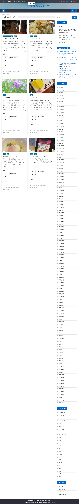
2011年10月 (61, 338)
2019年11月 (61, 235)
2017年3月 (61, 283)
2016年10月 (61, 294)
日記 (12, 36)
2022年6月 (61, 151)
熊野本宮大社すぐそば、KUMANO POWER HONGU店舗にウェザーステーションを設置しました (68, 30)
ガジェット (61, 426)
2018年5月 (61, 263)
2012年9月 (61, 308)
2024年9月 (61, 98)
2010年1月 (61, 397)
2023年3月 (61, 126)
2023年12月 (61, 107)
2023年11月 (61, 109)
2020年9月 (61, 207)
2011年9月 (61, 341)
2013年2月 (61, 299)
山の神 (60, 26)
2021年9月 (61, 176)
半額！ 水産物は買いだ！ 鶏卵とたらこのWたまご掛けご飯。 (68, 38)
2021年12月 (61, 168)
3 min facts (62, 412)
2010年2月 (61, 394)
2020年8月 (61, 210)
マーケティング (62, 435)
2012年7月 (61, 313)
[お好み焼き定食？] (42, 27)
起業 (60, 468)
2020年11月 (61, 202)
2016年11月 (61, 291)
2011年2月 (61, 361)
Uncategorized (63, 418)
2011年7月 (61, 347)
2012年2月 (61, 327)
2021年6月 (61, 185)
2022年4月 (61, 157)
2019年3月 (61, 255)
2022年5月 (61, 154)
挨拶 (60, 446)
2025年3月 (61, 93)
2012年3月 (61, 324)
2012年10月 (61, 305)
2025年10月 (61, 90)
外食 (60, 440)
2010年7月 (61, 380)
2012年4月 (61, 322)
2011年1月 (61, 364)
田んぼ (60, 462)
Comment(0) (7, 73)
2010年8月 (61, 377)
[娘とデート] (14, 86)
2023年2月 (61, 129)
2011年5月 (61, 352)
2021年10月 (61, 174)
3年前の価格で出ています (38, 156)
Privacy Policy (17, 1)
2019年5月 (61, 249)
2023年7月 (61, 115)
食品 (15, 36)
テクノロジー (62, 429)
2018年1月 (61, 274)
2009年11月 (61, 403)
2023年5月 (61, 121)
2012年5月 (61, 319)
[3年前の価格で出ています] (42, 145)
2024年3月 (61, 101)
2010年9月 (61, 375)
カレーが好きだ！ (63, 42)
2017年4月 (61, 280)
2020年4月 (61, 221)
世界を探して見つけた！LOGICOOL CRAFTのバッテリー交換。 (67, 58)
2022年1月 (61, 165)
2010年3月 (61, 391)
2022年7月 (61, 148)
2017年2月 (61, 285)
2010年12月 (61, 366)
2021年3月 (61, 193)
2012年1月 (61, 330)
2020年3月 (61, 224)
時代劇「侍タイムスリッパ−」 (66, 35)
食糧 (60, 476)
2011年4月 (61, 355)
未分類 (60, 454)
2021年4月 (61, 190)
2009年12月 (61, 400)
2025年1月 (61, 95)
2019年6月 (61, 246)
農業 (60, 471)
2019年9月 (61, 241)
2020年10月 (61, 204)
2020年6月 (61, 216)
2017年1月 (61, 288)
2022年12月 (61, 135)
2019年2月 (61, 257)
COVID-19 (61, 415)
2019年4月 (61, 252)
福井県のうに (34, 97)
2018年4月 (61, 266)
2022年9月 (61, 143)
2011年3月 (61, 358)
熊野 (60, 460)
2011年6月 (61, 350)
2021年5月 (61, 188)
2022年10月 (61, 140)
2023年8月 (61, 112)
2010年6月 (61, 383)
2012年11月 (61, 302)
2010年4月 (61, 389)
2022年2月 (61, 162)
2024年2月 (61, 104)
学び (60, 443)
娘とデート (6, 97)
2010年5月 (61, 386)
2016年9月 (61, 296)
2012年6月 (61, 316)
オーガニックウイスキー (10, 39)
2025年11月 (61, 87)
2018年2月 (61, 271)
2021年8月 (61, 179)
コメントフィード (63, 492)
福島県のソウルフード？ (10, 156)
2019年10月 (61, 238)
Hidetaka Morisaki (17, 71)
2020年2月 (61, 227)
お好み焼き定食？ (36, 39)
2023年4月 (61, 123)
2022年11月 (61, 137)
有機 (60, 451)
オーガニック (6, 36)
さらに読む (22, 51)
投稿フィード (62, 489)
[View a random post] (76, 11)
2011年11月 (61, 336)
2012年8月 (61, 310)
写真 (60, 437)
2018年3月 (61, 269)
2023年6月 (61, 118)
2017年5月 (61, 277)
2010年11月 (61, 369)
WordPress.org (62, 494)
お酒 (60, 423)
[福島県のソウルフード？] (14, 145)
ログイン (61, 486)
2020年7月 (61, 213)
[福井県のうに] (42, 86)
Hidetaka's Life (39, 6)
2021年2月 (61, 196)
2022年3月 (61, 160)
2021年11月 (61, 171)
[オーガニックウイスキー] (14, 27)
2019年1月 (61, 260)
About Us (24, 1)
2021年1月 (61, 199)
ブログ (60, 432)
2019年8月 (61, 243)
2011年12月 (61, 333)
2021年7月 (61, 182)
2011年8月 (61, 344)
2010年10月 (61, 372)
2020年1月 (61, 230)
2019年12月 (61, 232)
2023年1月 (61, 132)
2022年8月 (61, 146)
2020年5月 (61, 218)
